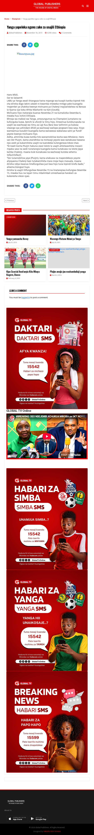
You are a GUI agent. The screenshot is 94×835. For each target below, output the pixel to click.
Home (6, 19)
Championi (16, 19)
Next (85, 200)
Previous (10, 200)
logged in (25, 297)
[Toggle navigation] (87, 6)
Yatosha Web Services (52, 831)
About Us (8, 810)
